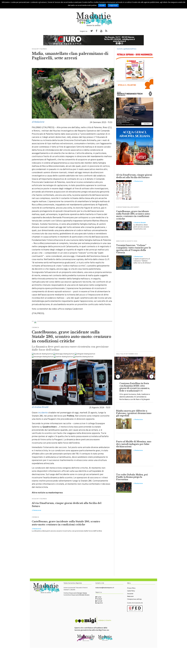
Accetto (102, 5)
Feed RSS (100, 603)
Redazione (130, 596)
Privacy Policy (131, 588)
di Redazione (38, 122)
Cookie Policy (131, 591)
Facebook (99, 599)
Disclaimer (130, 594)
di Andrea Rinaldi (40, 407)
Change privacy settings (134, 599)
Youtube (99, 601)
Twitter (99, 597)
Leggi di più (113, 5)
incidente (43, 413)
